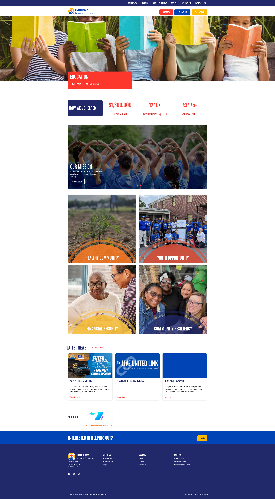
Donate (202, 438)
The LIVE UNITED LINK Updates (130, 381)
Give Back (166, 12)
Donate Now (132, 3)
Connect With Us (92, 83)
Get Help (174, 3)
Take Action (199, 12)
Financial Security (102, 328)
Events (198, 3)
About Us (144, 3)
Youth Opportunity (173, 257)
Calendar (142, 461)
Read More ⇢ (75, 397)
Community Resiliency (173, 328)
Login (105, 464)
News (141, 458)
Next (206, 418)
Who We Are (108, 461)
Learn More (76, 83)
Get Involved (186, 3)
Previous (82, 418)
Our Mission (107, 458)
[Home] (102, 11)
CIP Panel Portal (180, 461)
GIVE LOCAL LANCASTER (174, 381)
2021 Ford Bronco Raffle (81, 381)
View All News (98, 347)
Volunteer (142, 464)
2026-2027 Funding (159, 3)
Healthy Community (102, 257)
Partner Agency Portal (182, 464)
